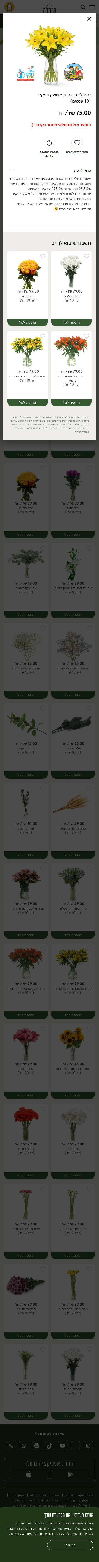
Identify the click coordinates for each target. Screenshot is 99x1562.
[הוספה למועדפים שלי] (86, 256)
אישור (70, 1544)
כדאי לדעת (82, 170)
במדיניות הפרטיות (39, 1533)
